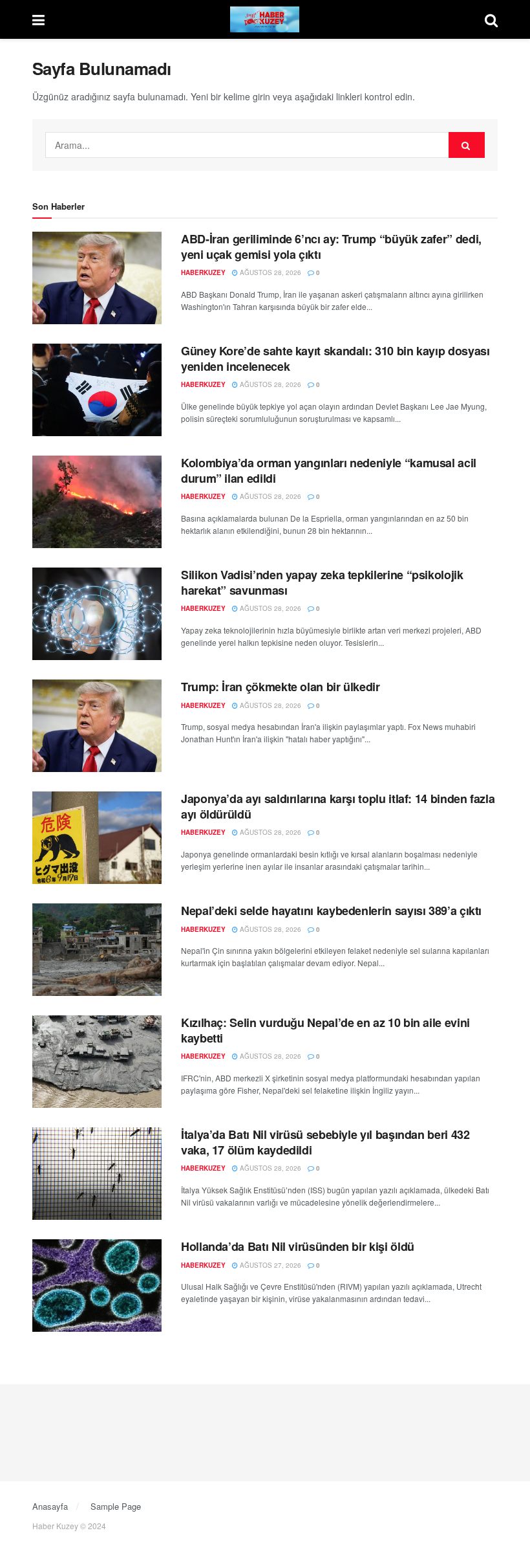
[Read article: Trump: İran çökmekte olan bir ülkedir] (97, 725)
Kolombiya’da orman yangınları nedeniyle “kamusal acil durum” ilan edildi (328, 470)
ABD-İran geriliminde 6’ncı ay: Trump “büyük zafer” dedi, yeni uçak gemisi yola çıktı (331, 246)
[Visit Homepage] (265, 19)
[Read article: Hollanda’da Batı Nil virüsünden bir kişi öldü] (97, 1285)
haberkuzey (203, 272)
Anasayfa (50, 1506)
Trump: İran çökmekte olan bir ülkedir (280, 686)
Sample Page (115, 1506)
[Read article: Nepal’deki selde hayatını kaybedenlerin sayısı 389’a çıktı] (97, 949)
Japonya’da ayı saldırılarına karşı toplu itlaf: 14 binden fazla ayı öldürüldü (337, 806)
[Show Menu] (38, 19)
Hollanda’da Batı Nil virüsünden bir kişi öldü (297, 1246)
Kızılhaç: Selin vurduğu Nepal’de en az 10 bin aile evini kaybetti (325, 1030)
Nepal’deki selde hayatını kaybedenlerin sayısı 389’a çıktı (331, 910)
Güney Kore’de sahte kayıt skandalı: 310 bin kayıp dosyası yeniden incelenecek (335, 358)
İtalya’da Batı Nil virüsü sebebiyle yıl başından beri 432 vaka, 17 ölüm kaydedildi (325, 1142)
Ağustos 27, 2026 (269, 1265)
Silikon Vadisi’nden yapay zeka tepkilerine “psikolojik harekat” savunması (322, 582)
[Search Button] (491, 19)
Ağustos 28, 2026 (269, 272)
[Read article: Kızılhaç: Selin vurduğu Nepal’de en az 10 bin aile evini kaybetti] (97, 1061)
